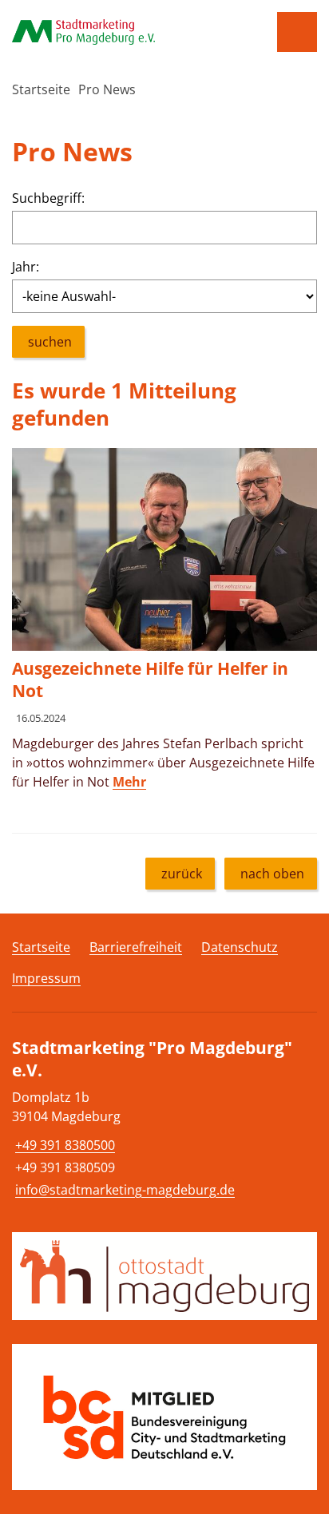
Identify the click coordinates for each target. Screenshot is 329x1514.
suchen (50, 342)
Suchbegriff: (48, 198)
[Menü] (297, 32)
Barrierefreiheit (135, 947)
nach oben (272, 873)
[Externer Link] (164, 1276)
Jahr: (25, 266)
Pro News (107, 89)
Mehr (129, 782)
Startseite (41, 89)
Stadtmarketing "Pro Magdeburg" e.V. (152, 1058)
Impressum (46, 978)
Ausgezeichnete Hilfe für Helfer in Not (150, 679)
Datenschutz (239, 947)
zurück (181, 873)
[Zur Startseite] (123, 32)
